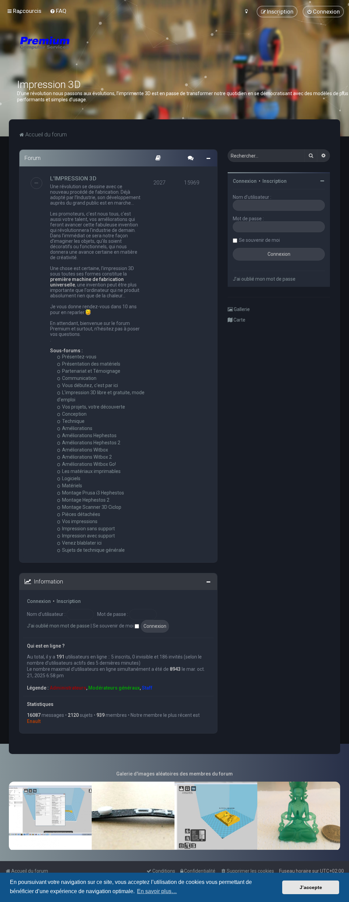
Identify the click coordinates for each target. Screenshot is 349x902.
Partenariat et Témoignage (90, 371)
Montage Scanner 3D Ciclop (91, 507)
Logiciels (70, 478)
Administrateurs (68, 688)
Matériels (71, 485)
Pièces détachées (80, 514)
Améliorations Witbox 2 (86, 457)
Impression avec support (88, 535)
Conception (74, 414)
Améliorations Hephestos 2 (90, 442)
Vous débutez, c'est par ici (89, 385)
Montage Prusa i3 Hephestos (92, 493)
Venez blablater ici (81, 543)
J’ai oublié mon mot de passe (58, 626)
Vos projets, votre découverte (93, 407)
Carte (238, 320)
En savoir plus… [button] (157, 891)
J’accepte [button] (311, 887)
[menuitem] (58, 11)
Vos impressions (79, 521)
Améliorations (76, 428)
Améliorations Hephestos (89, 435)
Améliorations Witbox (84, 450)
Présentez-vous (78, 356)
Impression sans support (88, 528)
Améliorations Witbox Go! (88, 464)
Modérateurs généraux (114, 688)
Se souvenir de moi (114, 626)
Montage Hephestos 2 (85, 500)
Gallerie (241, 309)
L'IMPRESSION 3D (73, 178)
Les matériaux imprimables (91, 471)
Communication (78, 378)
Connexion (39, 601)
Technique (73, 421)
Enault (34, 721)
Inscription (69, 601)
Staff (147, 688)
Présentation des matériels (90, 364)
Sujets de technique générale (93, 550)
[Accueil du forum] (85, 51)
